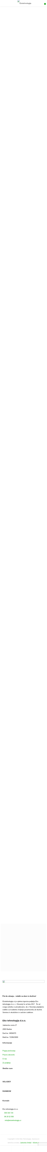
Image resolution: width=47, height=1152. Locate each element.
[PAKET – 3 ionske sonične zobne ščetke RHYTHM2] (34, 430)
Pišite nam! (23, 967)
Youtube (12, 1077)
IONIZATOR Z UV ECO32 (11, 198)
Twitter (8, 1077)
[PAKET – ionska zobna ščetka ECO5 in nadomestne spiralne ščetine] (12, 383)
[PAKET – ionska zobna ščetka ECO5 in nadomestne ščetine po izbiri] (34, 383)
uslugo (37, 82)
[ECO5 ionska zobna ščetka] (34, 293)
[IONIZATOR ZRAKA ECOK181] (8, 165)
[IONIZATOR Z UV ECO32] (11, 193)
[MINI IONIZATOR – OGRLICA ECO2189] (8, 137)
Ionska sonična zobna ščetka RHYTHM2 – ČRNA (10, 312)
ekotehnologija (12, 566)
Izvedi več (22, 43)
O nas (5, 1059)
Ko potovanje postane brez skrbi (16, 575)
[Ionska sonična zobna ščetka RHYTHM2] (12, 430)
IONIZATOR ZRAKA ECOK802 (14, 114)
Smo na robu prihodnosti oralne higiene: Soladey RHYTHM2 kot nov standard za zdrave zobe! (23, 908)
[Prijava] (29, 1149)
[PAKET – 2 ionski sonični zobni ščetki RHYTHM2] (34, 338)
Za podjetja (7, 1063)
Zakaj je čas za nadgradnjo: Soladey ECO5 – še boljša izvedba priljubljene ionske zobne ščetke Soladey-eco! (22, 839)
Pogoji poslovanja (9, 1051)
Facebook (4, 1077)
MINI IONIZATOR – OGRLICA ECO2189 (16, 142)
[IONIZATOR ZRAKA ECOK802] (14, 109)
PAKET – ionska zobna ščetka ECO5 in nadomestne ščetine (11, 357)
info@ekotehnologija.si (12, 1120)
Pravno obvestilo (9, 1055)
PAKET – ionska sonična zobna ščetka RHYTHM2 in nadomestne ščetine (11, 492)
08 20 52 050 (9, 1116)
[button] (11, 129)
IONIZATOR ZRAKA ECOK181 (12, 170)
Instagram (16, 1077)
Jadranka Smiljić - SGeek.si (29, 1142)
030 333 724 (8, 1113)
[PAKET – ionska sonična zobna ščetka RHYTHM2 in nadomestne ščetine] (12, 473)
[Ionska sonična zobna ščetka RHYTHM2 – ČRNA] (12, 293)
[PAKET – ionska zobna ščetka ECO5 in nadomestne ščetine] (12, 338)
